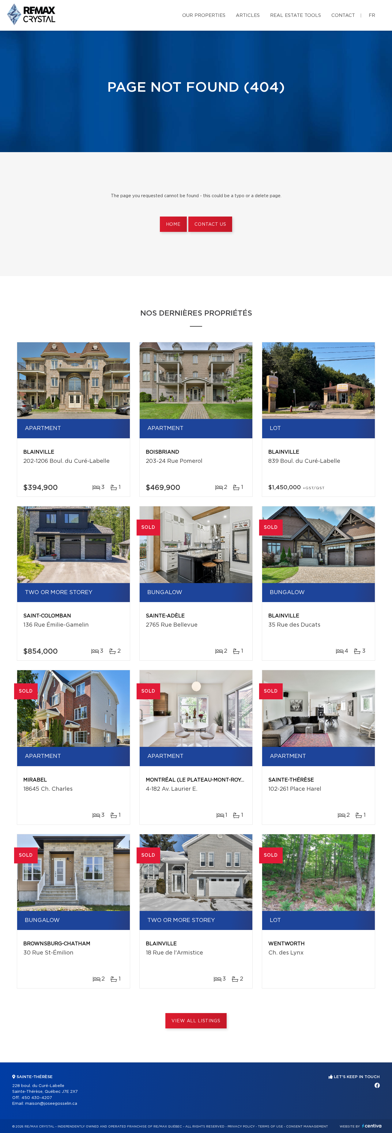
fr (372, 15)
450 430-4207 (36, 1098)
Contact (343, 15)
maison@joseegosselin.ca (51, 1104)
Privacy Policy (241, 1126)
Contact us (210, 224)
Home (173, 224)
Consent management (307, 1126)
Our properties (203, 15)
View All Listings (196, 1021)
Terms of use (270, 1126)
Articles (248, 15)
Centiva (372, 1126)
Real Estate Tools (295, 15)
